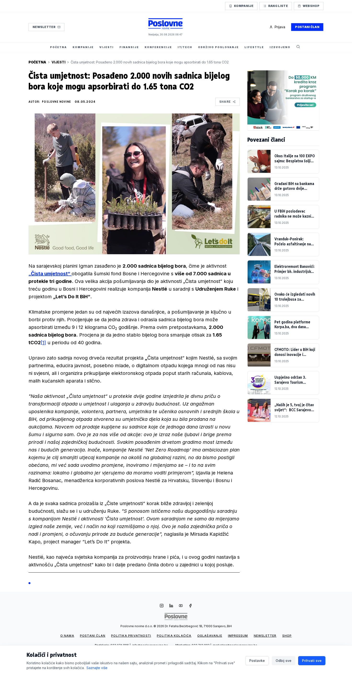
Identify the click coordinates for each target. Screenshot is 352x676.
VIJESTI (106, 47)
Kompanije (243, 6)
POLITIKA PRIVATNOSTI (131, 635)
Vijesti (58, 62)
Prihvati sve (312, 661)
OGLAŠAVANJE (209, 635)
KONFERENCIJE (158, 47)
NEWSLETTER (265, 635)
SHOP (287, 635)
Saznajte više (97, 668)
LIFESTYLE (254, 47)
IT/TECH (185, 47)
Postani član (307, 27)
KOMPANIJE (83, 47)
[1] (43, 342)
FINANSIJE (129, 47)
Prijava (280, 27)
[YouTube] (181, 606)
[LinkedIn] (171, 606)
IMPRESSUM (238, 635)
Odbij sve (283, 661)
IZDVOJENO (280, 47)
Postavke (257, 661)
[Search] (298, 47)
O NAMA (67, 635)
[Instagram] (162, 606)
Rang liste (278, 6)
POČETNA (58, 47)
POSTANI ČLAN (92, 635)
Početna (37, 62)
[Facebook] (190, 606)
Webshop (311, 6)
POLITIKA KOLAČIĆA (174, 635)
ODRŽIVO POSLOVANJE (218, 47)
